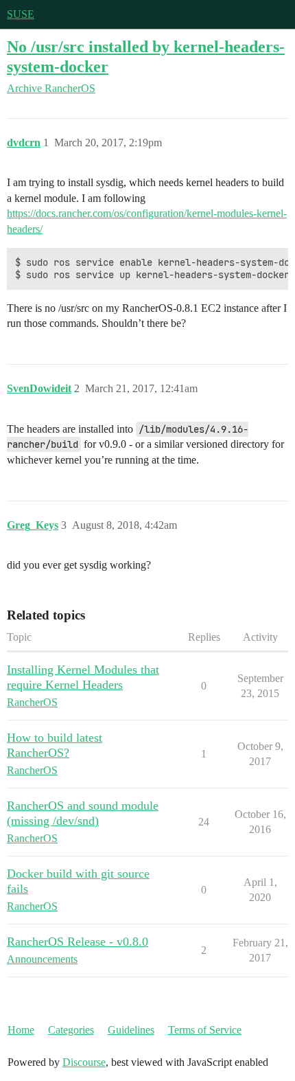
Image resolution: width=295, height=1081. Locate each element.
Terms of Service (204, 1030)
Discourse (84, 1062)
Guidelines (131, 1030)
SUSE (20, 14)
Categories (71, 1030)
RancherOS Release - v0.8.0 (77, 941)
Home (21, 1030)
